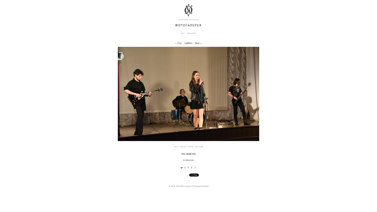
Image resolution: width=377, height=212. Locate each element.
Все (183, 33)
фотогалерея (188, 25)
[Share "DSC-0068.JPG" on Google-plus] (195, 167)
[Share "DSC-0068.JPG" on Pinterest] (188, 167)
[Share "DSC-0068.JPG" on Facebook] (185, 167)
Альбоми (191, 33)
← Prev (178, 43)
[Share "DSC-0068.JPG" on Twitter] (181, 167)
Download (188, 160)
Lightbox (188, 43)
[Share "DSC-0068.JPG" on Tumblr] (192, 167)
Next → (198, 43)
